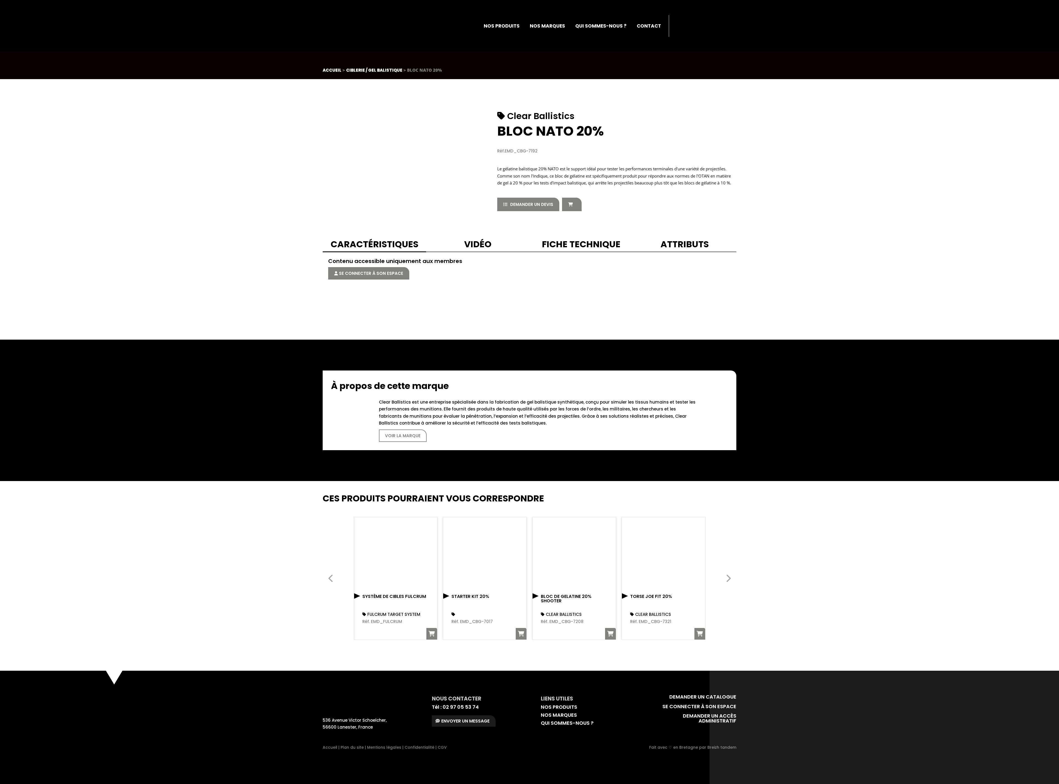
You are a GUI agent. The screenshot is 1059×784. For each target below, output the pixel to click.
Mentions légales (384, 747)
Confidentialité (419, 747)
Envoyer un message (465, 721)
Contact (649, 26)
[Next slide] (728, 578)
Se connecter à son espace (370, 273)
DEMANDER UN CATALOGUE (702, 696)
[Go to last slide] (331, 578)
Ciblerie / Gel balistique (374, 70)
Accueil (332, 70)
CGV (442, 747)
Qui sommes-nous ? (601, 26)
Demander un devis (531, 204)
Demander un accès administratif (709, 718)
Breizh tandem (721, 747)
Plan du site (352, 747)
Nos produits (502, 26)
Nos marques (547, 26)
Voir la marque (403, 436)
